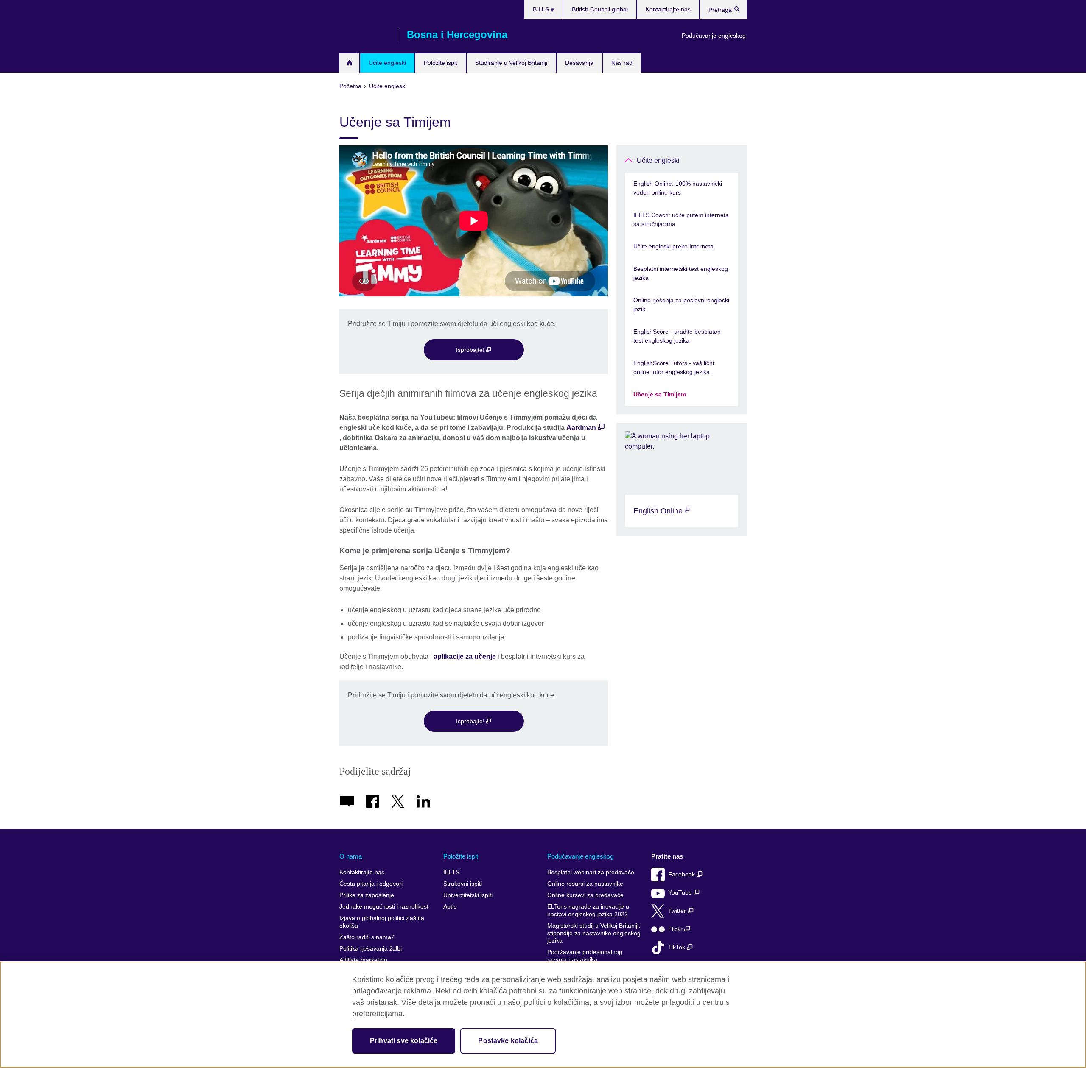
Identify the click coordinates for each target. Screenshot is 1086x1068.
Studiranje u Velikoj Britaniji (511, 62)
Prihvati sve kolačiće (403, 1040)
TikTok (677, 947)
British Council (364, 35)
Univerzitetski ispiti (468, 895)
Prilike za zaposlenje (366, 895)
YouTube (681, 893)
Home (349, 63)
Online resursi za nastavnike (585, 884)
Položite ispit (440, 62)
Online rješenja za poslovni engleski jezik (681, 304)
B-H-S (542, 9)
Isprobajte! (471, 349)
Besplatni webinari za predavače (590, 872)
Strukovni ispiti (462, 884)
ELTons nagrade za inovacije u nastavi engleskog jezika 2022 (588, 910)
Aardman (581, 427)
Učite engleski (387, 62)
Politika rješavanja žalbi (370, 948)
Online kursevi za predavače (585, 895)
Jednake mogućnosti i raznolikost (383, 906)
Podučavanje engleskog (714, 35)
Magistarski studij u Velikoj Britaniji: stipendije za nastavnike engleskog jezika (594, 933)
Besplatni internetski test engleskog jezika (680, 273)
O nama (350, 856)
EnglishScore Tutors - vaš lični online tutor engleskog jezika (673, 367)
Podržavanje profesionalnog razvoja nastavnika (584, 956)
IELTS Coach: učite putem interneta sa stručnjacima (681, 219)
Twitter (678, 911)
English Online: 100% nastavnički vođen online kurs (677, 188)
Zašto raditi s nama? (367, 937)
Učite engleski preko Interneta (673, 246)
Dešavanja (579, 62)
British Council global (600, 9)
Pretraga (741, 11)
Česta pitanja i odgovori (371, 884)
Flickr (676, 929)
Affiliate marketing (363, 960)
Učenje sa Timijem (659, 394)
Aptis (449, 906)
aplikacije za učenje (466, 656)
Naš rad (622, 62)
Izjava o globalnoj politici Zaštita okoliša (381, 922)
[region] (543, 1014)
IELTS (451, 872)
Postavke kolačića (508, 1040)
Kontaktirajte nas (668, 9)
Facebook (682, 874)
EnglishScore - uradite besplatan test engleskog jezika (677, 336)
